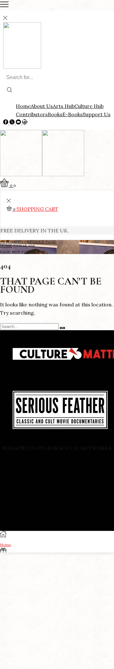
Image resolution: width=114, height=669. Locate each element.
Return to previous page (28, 241)
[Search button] (9, 90)
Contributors (32, 114)
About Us (42, 106)
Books (55, 114)
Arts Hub (63, 106)
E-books (72, 114)
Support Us (97, 114)
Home (23, 106)
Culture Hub (89, 106)
